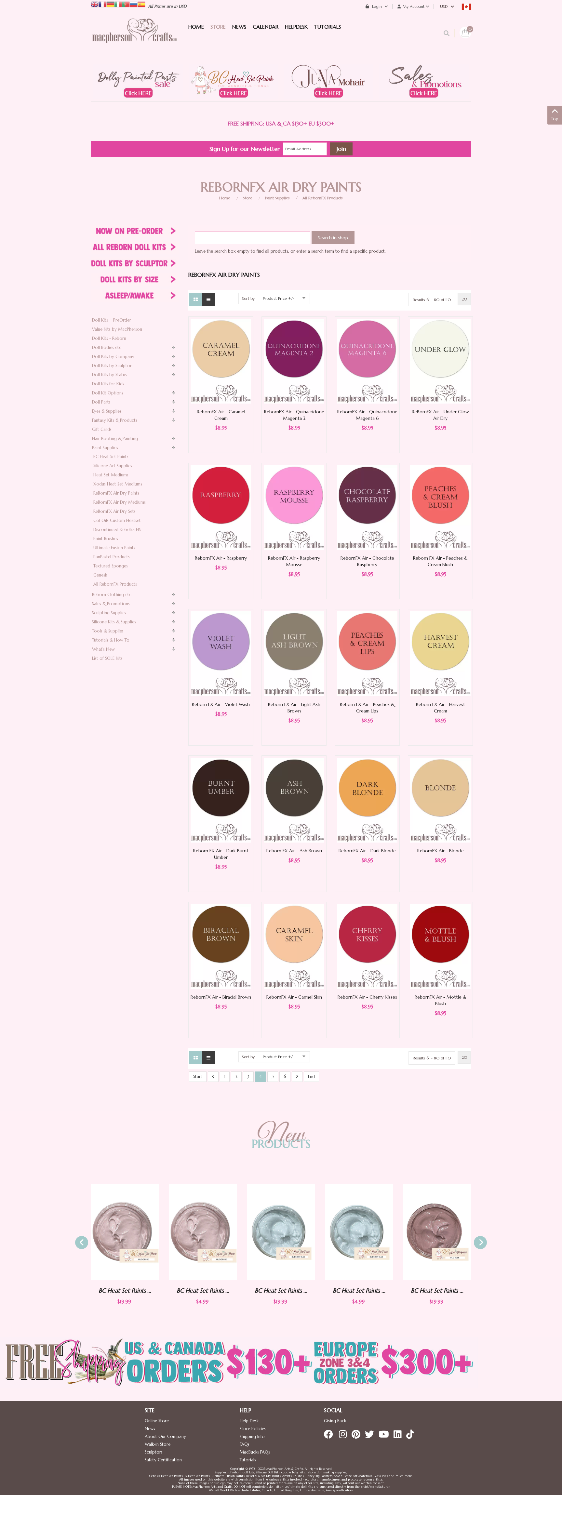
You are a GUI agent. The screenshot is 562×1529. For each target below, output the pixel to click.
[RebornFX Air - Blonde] (440, 800)
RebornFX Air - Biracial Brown (221, 997)
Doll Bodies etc (106, 347)
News (150, 1428)
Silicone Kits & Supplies (114, 622)
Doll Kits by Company (113, 356)
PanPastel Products (111, 557)
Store (247, 197)
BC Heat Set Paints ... (125, 1290)
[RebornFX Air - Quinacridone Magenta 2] (294, 361)
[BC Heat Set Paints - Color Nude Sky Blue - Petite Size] (281, 1232)
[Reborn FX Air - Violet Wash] (221, 653)
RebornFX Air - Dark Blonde (367, 851)
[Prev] (213, 1076)
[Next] (297, 1076)
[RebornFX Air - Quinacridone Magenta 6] (367, 361)
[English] (95, 4)
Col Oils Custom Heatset (117, 520)
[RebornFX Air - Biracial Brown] (221, 946)
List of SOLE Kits (107, 658)
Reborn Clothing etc (111, 594)
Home (224, 197)
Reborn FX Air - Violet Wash (221, 704)
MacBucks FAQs (255, 1452)
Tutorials (248, 1460)
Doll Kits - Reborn (109, 338)
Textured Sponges (110, 566)
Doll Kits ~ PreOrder (111, 320)
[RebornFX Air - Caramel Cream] (221, 361)
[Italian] (118, 4)
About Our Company (165, 1436)
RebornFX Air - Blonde (440, 851)
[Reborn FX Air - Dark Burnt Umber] (221, 800)
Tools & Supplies (108, 631)
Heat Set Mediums (110, 475)
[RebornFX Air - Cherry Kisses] (367, 946)
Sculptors (154, 1452)
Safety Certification (163, 1460)
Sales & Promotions (111, 603)
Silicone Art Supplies (112, 466)
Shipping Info (252, 1436)
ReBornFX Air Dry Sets (114, 511)
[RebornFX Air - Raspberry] (221, 507)
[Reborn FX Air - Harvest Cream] (440, 653)
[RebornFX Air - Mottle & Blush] (440, 946)
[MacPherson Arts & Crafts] (135, 37)
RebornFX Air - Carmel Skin (294, 997)
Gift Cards (102, 429)
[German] (110, 4)
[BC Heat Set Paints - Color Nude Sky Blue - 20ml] (203, 1232)
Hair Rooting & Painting (115, 438)
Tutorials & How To (110, 640)
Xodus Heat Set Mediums (117, 484)
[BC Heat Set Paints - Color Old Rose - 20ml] (359, 1232)
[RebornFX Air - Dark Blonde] (367, 800)
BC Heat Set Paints (110, 456)
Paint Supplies (277, 197)
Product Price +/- (278, 298)
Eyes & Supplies (106, 411)
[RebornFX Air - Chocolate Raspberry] (367, 507)
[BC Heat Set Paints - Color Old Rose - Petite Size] (437, 1232)
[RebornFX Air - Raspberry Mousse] (294, 507)
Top (554, 119)
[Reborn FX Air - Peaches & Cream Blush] (440, 507)
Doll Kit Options (107, 393)
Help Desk (249, 1421)
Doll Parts (101, 402)
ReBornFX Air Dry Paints (116, 493)
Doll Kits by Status (109, 375)
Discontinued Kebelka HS (117, 529)
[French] (102, 4)
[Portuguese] (126, 4)
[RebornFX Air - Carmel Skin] (294, 946)
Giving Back (335, 1421)
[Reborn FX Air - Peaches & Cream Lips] (367, 653)
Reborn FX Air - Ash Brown (294, 851)
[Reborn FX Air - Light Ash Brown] (294, 653)
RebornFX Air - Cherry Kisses (367, 997)
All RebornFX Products (322, 197)
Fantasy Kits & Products (114, 420)
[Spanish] (141, 4)
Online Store (157, 1421)
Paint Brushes (105, 538)
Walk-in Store (157, 1444)
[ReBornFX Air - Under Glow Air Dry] (440, 361)
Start (197, 1076)
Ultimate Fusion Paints (114, 548)
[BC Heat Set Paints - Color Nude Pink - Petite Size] (125, 1232)
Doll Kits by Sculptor (112, 365)
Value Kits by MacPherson (117, 329)
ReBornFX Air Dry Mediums (119, 502)
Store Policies (253, 1428)
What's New (103, 649)
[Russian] (134, 4)
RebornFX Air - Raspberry (221, 558)
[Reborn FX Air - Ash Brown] (294, 800)
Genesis (100, 575)
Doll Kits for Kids (108, 384)
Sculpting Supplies (109, 613)
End (311, 1076)
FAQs (244, 1444)
